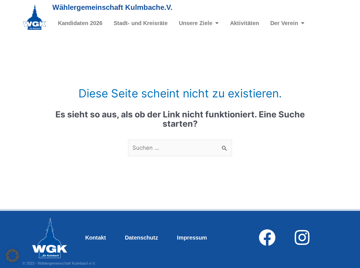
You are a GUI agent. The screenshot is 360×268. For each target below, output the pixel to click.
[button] (12, 255)
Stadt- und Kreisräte (141, 23)
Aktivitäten (244, 23)
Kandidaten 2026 (80, 23)
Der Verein (284, 23)
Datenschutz (141, 237)
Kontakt (95, 237)
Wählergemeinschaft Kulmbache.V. (112, 7)
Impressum (192, 237)
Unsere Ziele (195, 23)
